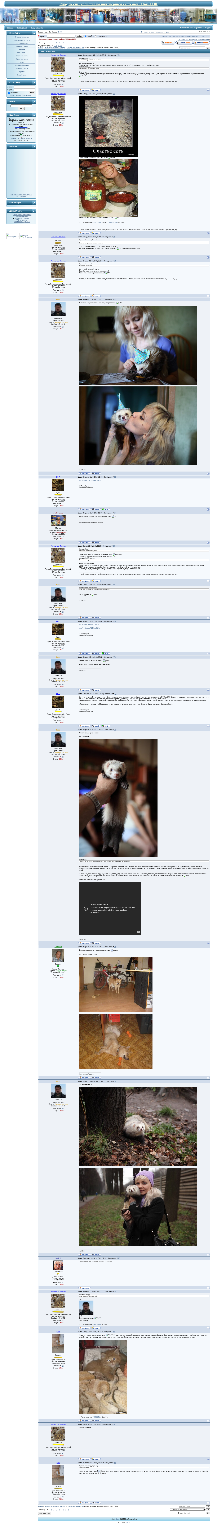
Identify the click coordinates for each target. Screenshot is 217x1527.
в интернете (102, 36)
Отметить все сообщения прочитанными (193, 39)
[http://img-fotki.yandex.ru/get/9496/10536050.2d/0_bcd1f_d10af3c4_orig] (138, 1246)
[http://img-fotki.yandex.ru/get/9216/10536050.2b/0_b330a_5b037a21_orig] (138, 384)
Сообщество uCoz (22, 218)
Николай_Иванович (58, 237)
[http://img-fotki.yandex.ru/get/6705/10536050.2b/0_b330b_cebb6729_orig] (138, 464)
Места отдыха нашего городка (55, 47)
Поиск (202, 36)
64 (115, 261)
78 (114, 1331)
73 (115, 729)
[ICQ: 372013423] (105, 509)
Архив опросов (26, 138)
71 (115, 657)
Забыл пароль (15, 95)
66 (115, 477)
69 (114, 584)
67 (115, 513)
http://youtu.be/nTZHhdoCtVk (89, 628)
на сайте (90, 36)
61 (119, 55)
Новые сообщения (168, 36)
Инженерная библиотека (22, 215)
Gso (58, 1331)
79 (114, 1424)
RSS (60, 32)
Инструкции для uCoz (22, 222)
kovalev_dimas (58, 513)
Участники (180, 36)
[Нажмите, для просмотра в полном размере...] (108, 156)
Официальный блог (22, 216)
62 (114, 94)
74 (115, 947)
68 (114, 546)
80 (115, 1463)
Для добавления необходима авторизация (21, 195)
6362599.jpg (97, 1324)
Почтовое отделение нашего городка (155, 32)
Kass (58, 299)
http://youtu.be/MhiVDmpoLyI (89, 624)
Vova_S (60, 46)
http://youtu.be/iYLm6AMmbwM (90, 480)
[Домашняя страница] (96, 89)
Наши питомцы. (90, 47)
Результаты (15, 138)
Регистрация (22, 28)
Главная (10, 28)
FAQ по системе (22, 220)
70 (115, 621)
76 (119, 1258)
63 (114, 237)
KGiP (58, 477)
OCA (55, 46)
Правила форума (191, 36)
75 (115, 1081)
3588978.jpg (113, 222)
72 (115, 694)
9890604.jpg (97, 1417)
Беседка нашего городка (75, 47)
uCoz (128, 1522)
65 (115, 299)
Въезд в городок (37, 28)
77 (115, 1291)
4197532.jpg (97, 222)
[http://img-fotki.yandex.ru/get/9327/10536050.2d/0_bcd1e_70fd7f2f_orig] (138, 1165)
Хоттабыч (58, 947)
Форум (40, 47)
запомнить (14, 92)
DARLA (58, 1258)
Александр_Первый (58, 55)
